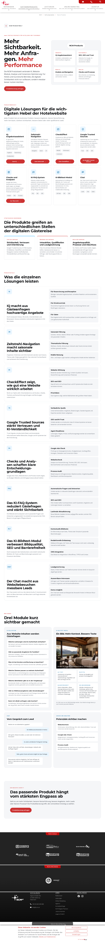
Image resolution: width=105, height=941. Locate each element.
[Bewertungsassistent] (52, 855)
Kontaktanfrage (60, 906)
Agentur (95, 7)
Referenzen (9, 7)
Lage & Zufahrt (59, 914)
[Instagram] (82, 896)
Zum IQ (15, 161)
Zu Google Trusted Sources (90, 160)
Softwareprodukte (29, 7)
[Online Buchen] (22, 855)
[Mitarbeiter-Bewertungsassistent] (82, 855)
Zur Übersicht (15, 201)
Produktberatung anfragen (14, 88)
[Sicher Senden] (82, 846)
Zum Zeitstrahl (40, 161)
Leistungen (49, 7)
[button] (100, 2)
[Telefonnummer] (91, 2)
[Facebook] (79, 896)
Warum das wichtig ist (57, 924)
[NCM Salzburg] (17, 897)
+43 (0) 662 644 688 (38, 904)
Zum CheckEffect (65, 161)
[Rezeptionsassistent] (22, 846)
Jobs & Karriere (60, 911)
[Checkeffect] (52, 846)
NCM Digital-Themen (61, 909)
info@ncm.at (36, 907)
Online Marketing (72, 7)
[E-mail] (83, 2)
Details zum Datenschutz (47, 937)
